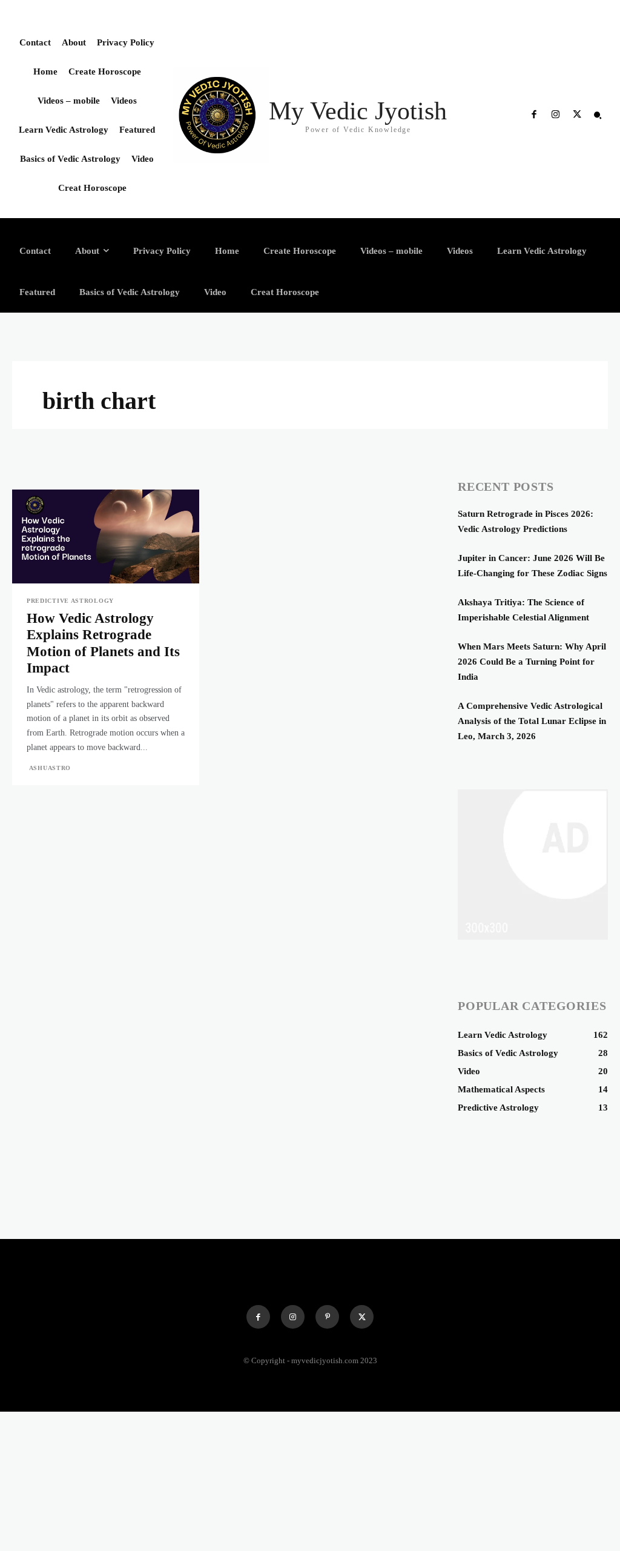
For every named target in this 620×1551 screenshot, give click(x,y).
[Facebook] (534, 115)
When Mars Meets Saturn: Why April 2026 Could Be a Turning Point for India (532, 662)
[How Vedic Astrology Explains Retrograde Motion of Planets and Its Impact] (105, 536)
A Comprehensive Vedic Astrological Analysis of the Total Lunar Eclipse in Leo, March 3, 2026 (532, 721)
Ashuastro (50, 768)
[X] (577, 115)
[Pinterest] (327, 1317)
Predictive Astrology (70, 601)
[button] (597, 115)
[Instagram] (555, 115)
